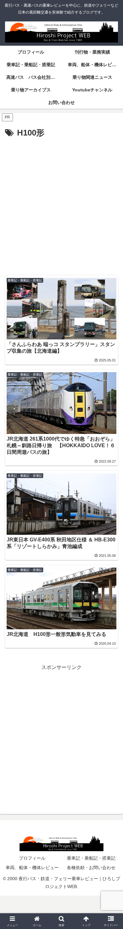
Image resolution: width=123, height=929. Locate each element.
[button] (110, 808)
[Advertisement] (61, 204)
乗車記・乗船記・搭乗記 (91, 858)
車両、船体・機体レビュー (32, 867)
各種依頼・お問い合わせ (91, 867)
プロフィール (32, 858)
